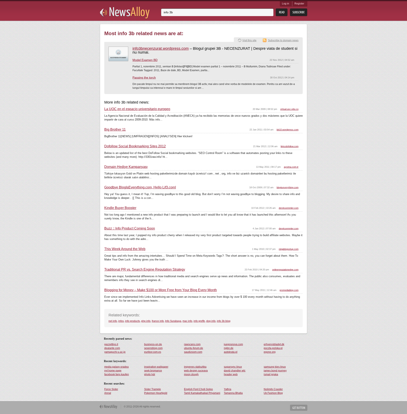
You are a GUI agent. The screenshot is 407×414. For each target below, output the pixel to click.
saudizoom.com (193, 351)
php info (146, 321)
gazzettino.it (111, 344)
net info (113, 321)
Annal (107, 393)
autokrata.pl (230, 351)
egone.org (270, 351)
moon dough (191, 374)
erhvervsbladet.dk (274, 344)
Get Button (298, 408)
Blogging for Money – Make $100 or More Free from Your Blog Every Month (160, 290)
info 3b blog (223, 321)
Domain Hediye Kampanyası (126, 167)
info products (132, 321)
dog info (211, 321)
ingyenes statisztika (195, 366)
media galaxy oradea (116, 366)
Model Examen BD (145, 60)
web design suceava (196, 370)
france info (158, 321)
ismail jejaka (271, 374)
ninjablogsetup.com (288, 249)
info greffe (199, 321)
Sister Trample (152, 389)
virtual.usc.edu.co (289, 109)
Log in (285, 3)
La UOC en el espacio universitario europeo (137, 109)
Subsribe (298, 12)
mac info (187, 321)
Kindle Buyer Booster (120, 208)
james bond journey (275, 370)
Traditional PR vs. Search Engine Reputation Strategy (144, 269)
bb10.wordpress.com (287, 129)
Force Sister (111, 389)
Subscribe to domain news (283, 40)
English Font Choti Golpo (198, 389)
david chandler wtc (234, 370)
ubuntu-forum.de (193, 348)
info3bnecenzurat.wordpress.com (160, 48)
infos (121, 321)
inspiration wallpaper (156, 366)
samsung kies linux (275, 366)
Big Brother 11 (115, 129)
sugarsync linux (233, 366)
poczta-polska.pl (273, 348)
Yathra (227, 389)
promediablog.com (289, 290)
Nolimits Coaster (273, 389)
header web (231, 374)
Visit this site (249, 40)
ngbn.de (228, 348)
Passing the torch (144, 77)
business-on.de (153, 344)
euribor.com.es (152, 351)
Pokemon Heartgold (155, 393)
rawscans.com (192, 344)
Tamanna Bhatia (233, 393)
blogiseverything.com (287, 187)
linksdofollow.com (289, 146)
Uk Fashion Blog (273, 393)
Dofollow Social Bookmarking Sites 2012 (135, 146)
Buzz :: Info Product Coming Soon (129, 228)
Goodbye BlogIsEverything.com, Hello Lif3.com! (140, 187)
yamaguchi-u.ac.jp (114, 351)
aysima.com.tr (291, 167)
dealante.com (112, 348)
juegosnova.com (233, 344)
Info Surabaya (173, 321)
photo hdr (149, 374)
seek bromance (153, 370)
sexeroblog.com (153, 348)
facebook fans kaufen (116, 374)
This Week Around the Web (124, 249)
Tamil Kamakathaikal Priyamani (202, 393)
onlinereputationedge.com (285, 269)
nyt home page (112, 370)
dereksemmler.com (288, 208)
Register (299, 3)
